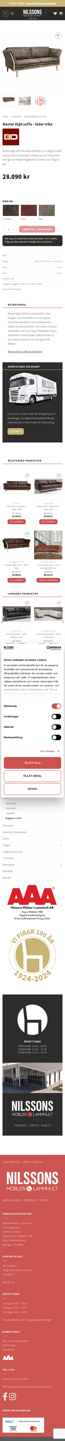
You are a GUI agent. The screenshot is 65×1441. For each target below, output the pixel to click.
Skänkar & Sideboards (14, 832)
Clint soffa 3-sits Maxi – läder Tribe (16, 508)
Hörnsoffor (11, 803)
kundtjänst (46, 241)
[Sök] (12, 13)
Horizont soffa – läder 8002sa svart (17, 636)
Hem (5, 116)
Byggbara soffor (35, 116)
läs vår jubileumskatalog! (41, 3)
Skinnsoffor (31, 283)
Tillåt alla (32, 762)
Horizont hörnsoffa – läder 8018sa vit (48, 636)
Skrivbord (7, 825)
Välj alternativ (17, 521)
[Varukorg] (60, 13)
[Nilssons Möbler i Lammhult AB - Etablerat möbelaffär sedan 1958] (32, 15)
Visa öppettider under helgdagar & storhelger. (27, 1319)
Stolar (5, 838)
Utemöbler (8, 864)
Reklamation (9, 1345)
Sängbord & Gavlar (12, 851)
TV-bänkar (8, 858)
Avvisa (32, 788)
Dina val (7, 201)
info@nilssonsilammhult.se (16, 1270)
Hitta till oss (8, 1282)
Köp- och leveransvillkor (15, 1341)
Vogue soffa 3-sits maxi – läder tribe (48, 508)
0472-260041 (51, 238)
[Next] (57, 62)
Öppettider (8, 1349)
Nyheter (6, 877)
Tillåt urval (32, 775)
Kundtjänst (8, 1274)
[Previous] (8, 62)
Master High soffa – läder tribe (16, 566)
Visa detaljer (47, 751)
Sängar (6, 845)
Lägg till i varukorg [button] (48, 580)
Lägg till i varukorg (37, 229)
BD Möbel (17, 289)
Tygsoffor (10, 813)
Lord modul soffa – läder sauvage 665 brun (48, 566)
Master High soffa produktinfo (25, 351)
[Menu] (5, 13)
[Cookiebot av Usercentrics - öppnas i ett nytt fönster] (46, 648)
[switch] (56, 716)
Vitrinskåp (7, 871)
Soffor (16, 116)
